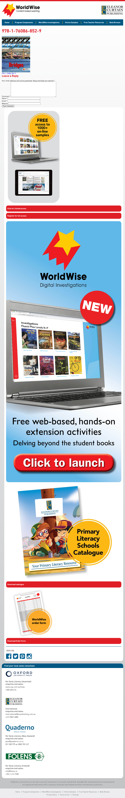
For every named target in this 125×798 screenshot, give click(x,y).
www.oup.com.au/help (15, 687)
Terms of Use (64, 795)
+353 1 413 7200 (12, 774)
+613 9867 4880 (11, 717)
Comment (6, 96)
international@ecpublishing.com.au (20, 714)
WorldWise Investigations (49, 22)
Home (7, 22)
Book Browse (114, 22)
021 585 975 (10, 744)
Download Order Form (16, 641)
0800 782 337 (23, 744)
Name (4, 98)
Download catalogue (15, 584)
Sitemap (75, 795)
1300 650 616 (10, 690)
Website (5, 103)
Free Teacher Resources (94, 22)
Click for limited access (16, 208)
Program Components (24, 22)
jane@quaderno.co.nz (14, 741)
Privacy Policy (51, 795)
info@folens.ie (11, 771)
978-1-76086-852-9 (9, 73)
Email (4, 101)
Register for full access (16, 216)
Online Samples (71, 22)
